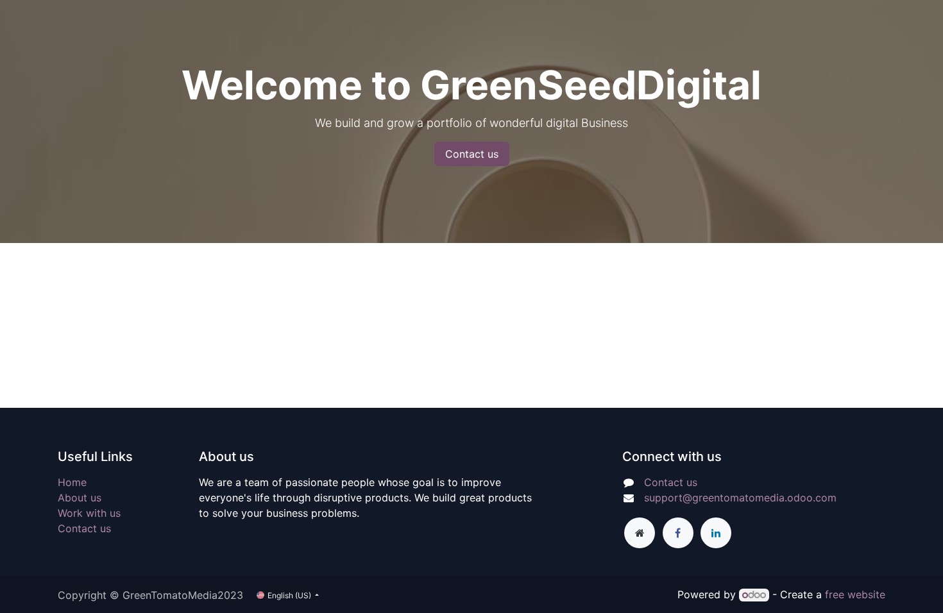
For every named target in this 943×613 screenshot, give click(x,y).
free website (855, 594)
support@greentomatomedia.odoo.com (740, 497)
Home (72, 482)
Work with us (89, 513)
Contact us (471, 153)
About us (79, 497)
